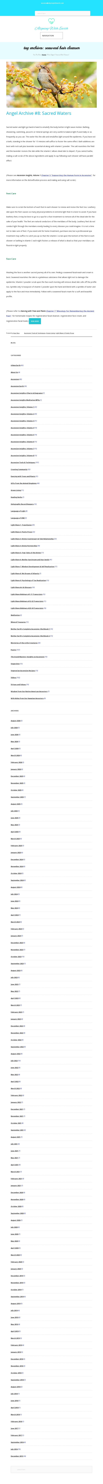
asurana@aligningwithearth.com (52, 3)
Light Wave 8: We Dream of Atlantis (25, 573)
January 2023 (16, 1019)
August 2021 (15, 1137)
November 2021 (17, 1116)
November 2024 (17, 866)
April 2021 (14, 1165)
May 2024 (14, 908)
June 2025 (14, 818)
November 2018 (17, 1366)
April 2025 (14, 832)
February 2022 (16, 1095)
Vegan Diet (15, 664)
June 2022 (14, 1068)
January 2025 (16, 852)
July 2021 (14, 1144)
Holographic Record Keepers (22, 504)
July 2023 (14, 977)
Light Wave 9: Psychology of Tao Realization (28, 580)
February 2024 (16, 929)
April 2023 (14, 998)
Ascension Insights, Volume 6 (22, 442)
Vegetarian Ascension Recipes (23, 671)
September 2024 (17, 880)
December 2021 (17, 1109)
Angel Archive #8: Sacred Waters (38, 113)
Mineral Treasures (18, 622)
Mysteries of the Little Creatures (24, 643)
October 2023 (16, 957)
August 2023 (15, 970)
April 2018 (14, 1408)
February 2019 (16, 1345)
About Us (14, 372)
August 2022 (15, 1054)
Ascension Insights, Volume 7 (22, 449)
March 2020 (15, 1255)
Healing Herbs (16, 497)
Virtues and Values (18, 684)
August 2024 (15, 887)
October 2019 (16, 1290)
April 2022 (14, 1081)
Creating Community (19, 469)
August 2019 (15, 1303)
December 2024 (17, 859)
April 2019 (14, 1331)
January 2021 (16, 1186)
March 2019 (15, 1338)
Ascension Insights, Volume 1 (22, 407)
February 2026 (16, 762)
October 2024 (16, 873)
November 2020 (17, 1199)
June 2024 (14, 901)
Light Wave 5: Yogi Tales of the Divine (26, 553)
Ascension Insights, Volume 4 (22, 428)
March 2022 (15, 1088)
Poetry (13, 650)
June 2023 (14, 984)
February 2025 (16, 846)
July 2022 (14, 1061)
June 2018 (14, 1401)
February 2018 (16, 1421)
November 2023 (17, 950)
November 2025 (17, 783)
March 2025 (15, 839)
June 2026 (14, 735)
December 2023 (17, 943)
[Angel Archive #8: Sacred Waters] (51, 85)
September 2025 (17, 797)
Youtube (55, 7)
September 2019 (17, 1297)
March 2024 (15, 922)
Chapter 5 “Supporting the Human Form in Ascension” (66, 175)
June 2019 (14, 1317)
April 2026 (14, 748)
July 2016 (14, 1449)
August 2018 (15, 1387)
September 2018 (17, 1380)
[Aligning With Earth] (51, 24)
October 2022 (16, 1040)
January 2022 (16, 1102)
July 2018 (14, 1394)
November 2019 (17, 1283)
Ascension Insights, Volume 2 (22, 414)
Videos (13, 678)
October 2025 (16, 790)
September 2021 (17, 1130)
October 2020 (16, 1206)
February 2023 (16, 1012)
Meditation (15, 615)
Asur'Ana (16, 333)
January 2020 (16, 1269)
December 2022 (17, 1026)
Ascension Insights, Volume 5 (22, 435)
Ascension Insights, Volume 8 (22, 456)
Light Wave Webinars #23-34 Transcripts (27, 608)
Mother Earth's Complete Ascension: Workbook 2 (30, 636)
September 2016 (17, 1442)
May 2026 (14, 741)
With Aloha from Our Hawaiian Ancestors (27, 698)
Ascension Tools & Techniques (34, 333)
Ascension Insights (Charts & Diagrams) (27, 393)
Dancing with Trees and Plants (23, 476)
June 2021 (14, 1151)
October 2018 (16, 1373)
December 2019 (17, 1276)
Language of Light (18, 511)
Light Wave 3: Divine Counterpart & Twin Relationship (32, 539)
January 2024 (16, 936)
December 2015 (17, 1456)
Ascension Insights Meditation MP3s (25, 400)
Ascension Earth (17, 386)
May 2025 (14, 825)
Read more (35, 321)
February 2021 (16, 1179)
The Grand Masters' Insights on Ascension (27, 657)
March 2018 (15, 1414)
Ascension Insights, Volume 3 (22, 421)
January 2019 (16, 1352)
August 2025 (15, 804)
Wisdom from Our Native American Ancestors (29, 691)
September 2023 (17, 964)
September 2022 (17, 1047)
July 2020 (14, 1227)
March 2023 (15, 1005)
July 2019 (14, 1310)
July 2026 (14, 728)
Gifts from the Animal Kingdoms (24, 483)
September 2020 (17, 1213)
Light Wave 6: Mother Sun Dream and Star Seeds (30, 560)
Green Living (50, 333)
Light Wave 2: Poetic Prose (65, 333)
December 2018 (17, 1359)
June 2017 (14, 1428)
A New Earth (15, 365)
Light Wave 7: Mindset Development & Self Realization (32, 567)
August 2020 (15, 1220)
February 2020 (16, 1262)
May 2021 (14, 1158)
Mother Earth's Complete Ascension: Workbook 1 (30, 629)
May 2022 (14, 1075)
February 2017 (16, 1435)
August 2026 (15, 721)
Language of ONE (18, 518)
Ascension (15, 379)
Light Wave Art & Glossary (21, 587)
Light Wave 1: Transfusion (21, 525)
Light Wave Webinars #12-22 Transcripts (27, 601)
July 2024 (14, 894)
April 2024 (14, 915)
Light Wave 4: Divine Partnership (24, 546)
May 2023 (14, 991)
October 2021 (16, 1123)
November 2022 (17, 1033)
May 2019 (14, 1324)
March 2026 (15, 755)
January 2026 (16, 769)
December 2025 (17, 776)
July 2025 (14, 811)
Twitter (51, 7)
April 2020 (14, 1248)
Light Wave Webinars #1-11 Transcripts (26, 594)
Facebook (48, 7)
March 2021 (15, 1172)
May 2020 (14, 1241)
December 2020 (17, 1192)
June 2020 (14, 1234)
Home (44, 55)
